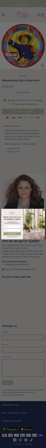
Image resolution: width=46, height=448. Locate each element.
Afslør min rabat (12, 233)
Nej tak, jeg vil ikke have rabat (12, 236)
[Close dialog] (43, 210)
